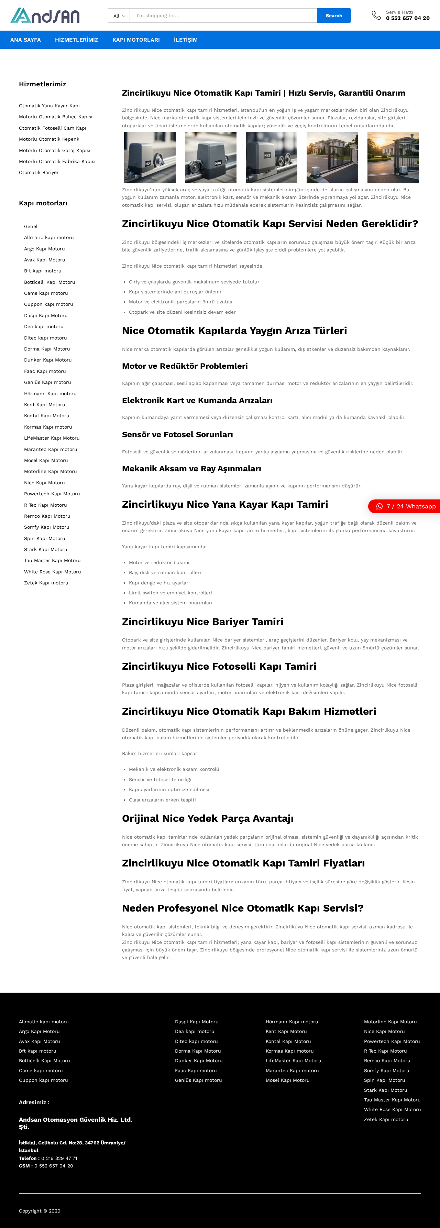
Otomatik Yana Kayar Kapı (49, 105)
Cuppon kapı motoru (48, 304)
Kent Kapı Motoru (44, 404)
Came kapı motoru (46, 293)
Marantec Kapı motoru (50, 449)
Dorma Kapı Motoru (47, 349)
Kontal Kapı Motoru (46, 415)
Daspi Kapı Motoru (46, 315)
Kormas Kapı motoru (48, 427)
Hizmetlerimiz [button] (76, 40)
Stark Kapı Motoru (45, 549)
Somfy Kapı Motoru (46, 527)
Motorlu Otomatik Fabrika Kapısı (57, 161)
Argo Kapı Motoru (44, 248)
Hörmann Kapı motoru (50, 393)
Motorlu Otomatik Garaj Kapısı (54, 150)
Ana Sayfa (25, 40)
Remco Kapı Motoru (47, 516)
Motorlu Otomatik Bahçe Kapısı (55, 116)
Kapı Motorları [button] (136, 40)
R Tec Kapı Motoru (45, 505)
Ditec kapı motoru (45, 338)
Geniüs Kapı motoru (47, 382)
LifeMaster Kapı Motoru (52, 438)
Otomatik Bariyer (39, 172)
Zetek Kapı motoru (46, 582)
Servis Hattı (399, 12)
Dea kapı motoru (44, 326)
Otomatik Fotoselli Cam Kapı (52, 128)
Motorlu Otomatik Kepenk (49, 139)
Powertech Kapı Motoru (52, 493)
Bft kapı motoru (43, 270)
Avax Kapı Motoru (44, 259)
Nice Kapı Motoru (44, 482)
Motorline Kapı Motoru (50, 471)
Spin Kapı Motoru (44, 538)
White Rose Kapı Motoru (52, 571)
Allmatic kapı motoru (49, 237)
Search (334, 15)
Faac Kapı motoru (45, 371)
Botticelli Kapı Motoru (49, 282)
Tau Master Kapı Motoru (52, 560)
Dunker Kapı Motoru (48, 360)
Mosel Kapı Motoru (46, 460)
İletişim (186, 40)
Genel (30, 226)
